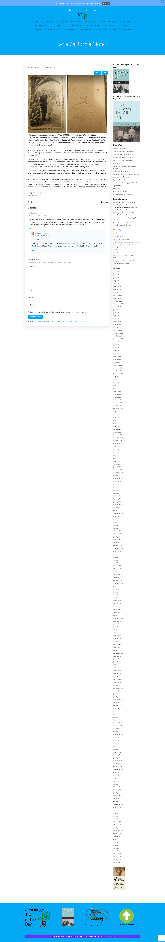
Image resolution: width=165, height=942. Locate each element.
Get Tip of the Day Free (50, 21)
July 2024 (116, 345)
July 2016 (116, 624)
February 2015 (117, 673)
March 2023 (117, 391)
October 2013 (117, 705)
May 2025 (116, 315)
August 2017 (117, 586)
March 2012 (117, 752)
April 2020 (116, 493)
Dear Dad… (116, 253)
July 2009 (116, 842)
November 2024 (118, 333)
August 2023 (117, 377)
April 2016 (116, 633)
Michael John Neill (35, 67)
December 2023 (118, 365)
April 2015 (116, 667)
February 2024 (117, 359)
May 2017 (116, 595)
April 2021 (116, 458)
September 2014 (118, 688)
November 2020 (118, 473)
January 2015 (117, 676)
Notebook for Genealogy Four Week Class (126, 183)
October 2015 (117, 650)
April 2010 (116, 819)
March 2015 (117, 670)
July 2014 (116, 694)
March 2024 (117, 356)
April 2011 (116, 784)
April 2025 (116, 318)
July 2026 (116, 275)
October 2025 (117, 301)
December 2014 (118, 679)
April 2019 (116, 528)
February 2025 (117, 324)
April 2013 (116, 717)
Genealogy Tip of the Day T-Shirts (46, 29)
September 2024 (118, 339)
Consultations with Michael (120, 29)
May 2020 (116, 490)
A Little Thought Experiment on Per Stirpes (126, 242)
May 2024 (116, 350)
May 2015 (116, 665)
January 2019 (117, 537)
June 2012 (116, 743)
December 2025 (118, 295)
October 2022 (117, 406)
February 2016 (117, 638)
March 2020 (117, 496)
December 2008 (118, 862)
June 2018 (116, 557)
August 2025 (117, 307)
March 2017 (117, 601)
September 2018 (118, 548)
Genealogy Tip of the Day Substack (93, 29)
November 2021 (118, 438)
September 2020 (118, 478)
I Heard (115, 233)
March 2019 (117, 531)
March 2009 (117, 854)
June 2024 (116, 347)
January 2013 (117, 723)
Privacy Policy (61, 25)
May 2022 (116, 420)
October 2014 (117, 685)
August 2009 (117, 839)
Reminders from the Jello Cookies (123, 245)
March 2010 (117, 822)
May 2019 (116, 525)
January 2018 (117, 571)
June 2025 (116, 313)
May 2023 (116, 385)
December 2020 (118, 470)
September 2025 (118, 304)
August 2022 (117, 412)
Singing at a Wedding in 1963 (122, 177)
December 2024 (118, 330)
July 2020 (116, 484)
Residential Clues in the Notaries (123, 157)
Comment (32, 266)
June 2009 (116, 845)
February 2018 (117, 569)
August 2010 (117, 807)
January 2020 (117, 502)
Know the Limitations (120, 149)
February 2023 (117, 394)
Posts (64, 21)
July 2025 (116, 310)
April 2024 (116, 353)
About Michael (75, 21)
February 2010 (117, 825)
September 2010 (118, 804)
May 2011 (116, 781)
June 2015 (116, 662)
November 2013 (118, 702)
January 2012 (117, 758)
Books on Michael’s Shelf (43, 25)
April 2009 (116, 851)
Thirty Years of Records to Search (123, 261)
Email (30, 298)
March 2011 (117, 787)
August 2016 (117, 621)
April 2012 (116, 749)
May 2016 (116, 630)
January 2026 (117, 292)
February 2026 (117, 289)
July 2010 (116, 810)
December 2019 (118, 505)
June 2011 (116, 778)
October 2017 (117, 580)
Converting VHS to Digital (121, 239)
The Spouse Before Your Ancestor (124, 152)
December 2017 (118, 574)
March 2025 (117, 321)
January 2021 (117, 467)
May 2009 (116, 848)
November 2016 (118, 612)
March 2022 (117, 426)
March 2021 (117, 461)
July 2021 (116, 449)
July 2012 (116, 740)
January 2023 (117, 397)
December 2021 (118, 435)
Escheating (116, 163)
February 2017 (117, 604)
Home (36, 21)
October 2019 (117, 510)
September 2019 (118, 513)
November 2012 (118, 729)
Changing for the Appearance (122, 191)
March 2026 (117, 286)
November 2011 (118, 764)
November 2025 (118, 298)
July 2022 (116, 414)
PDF (105, 73)
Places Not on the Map (120, 171)
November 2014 (118, 682)
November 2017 (118, 577)
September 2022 (118, 409)
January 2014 (117, 697)
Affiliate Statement (94, 25)
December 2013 (118, 700)
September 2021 (118, 443)
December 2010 (118, 795)
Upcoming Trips (125, 25)
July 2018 (116, 554)
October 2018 (117, 545)
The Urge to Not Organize (121, 264)
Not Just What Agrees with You (122, 160)
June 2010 (116, 813)
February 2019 (117, 534)
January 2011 (117, 793)
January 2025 (117, 327)
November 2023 (118, 368)
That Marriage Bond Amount (122, 154)
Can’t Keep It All (118, 236)
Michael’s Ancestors (108, 21)
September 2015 (118, 653)
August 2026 (117, 272)
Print (97, 73)
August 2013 (117, 708)
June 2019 (116, 522)
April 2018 (116, 563)
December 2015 (118, 644)
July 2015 (116, 659)
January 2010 (117, 828)
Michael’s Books (91, 21)
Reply (31, 229)
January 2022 (117, 432)
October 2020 (117, 476)
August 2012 (117, 737)
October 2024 (117, 336)
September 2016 (118, 618)
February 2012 (117, 755)
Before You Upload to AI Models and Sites (126, 174)
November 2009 (118, 830)
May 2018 (116, 560)
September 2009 (118, 836)
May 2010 (116, 816)
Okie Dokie (116, 189)
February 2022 (117, 429)
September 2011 (118, 769)
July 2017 (116, 589)
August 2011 (117, 772)
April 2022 (116, 423)
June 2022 (116, 417)
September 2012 (118, 734)
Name (31, 290)
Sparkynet (111, 936)
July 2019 (116, 519)
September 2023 (118, 374)
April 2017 (116, 598)
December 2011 (118, 761)
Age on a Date (117, 186)
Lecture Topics (110, 25)
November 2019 (118, 508)
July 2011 (116, 775)
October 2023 (117, 371)
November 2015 (118, 647)
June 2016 (116, 627)
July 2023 (116, 380)
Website (31, 305)
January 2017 (117, 606)
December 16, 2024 (49, 67)
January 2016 (117, 641)
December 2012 (118, 726)
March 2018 (117, 566)
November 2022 (118, 403)
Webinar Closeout (69, 29)
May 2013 (116, 714)
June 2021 (116, 452)
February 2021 (117, 464)
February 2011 (117, 790)
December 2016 (118, 609)
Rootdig (118, 230)
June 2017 (116, 592)
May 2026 (116, 281)
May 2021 (116, 455)
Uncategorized (40, 193)
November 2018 (118, 542)
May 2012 (116, 746)
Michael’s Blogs (125, 21)
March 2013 (117, 720)
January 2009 (117, 860)
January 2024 (117, 362)
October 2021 (117, 441)
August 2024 (117, 342)
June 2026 (116, 278)
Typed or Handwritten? (120, 180)
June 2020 (116, 487)
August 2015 (117, 656)
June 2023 (116, 382)
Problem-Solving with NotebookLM (124, 194)
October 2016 (117, 615)
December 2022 (118, 400)
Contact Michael (76, 25)
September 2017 (118, 583)
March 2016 (117, 636)
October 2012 (117, 732)
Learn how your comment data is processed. (72, 321)
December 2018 (118, 540)
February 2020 (117, 499)
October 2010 (117, 801)
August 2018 (117, 551)
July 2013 (116, 711)
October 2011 (117, 766)
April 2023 (116, 388)
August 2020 (117, 481)
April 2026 (116, 284)
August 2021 (117, 446)
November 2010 (118, 798)
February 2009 (117, 857)
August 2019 (117, 516)
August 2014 (117, 691)
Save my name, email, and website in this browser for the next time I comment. (58, 312)
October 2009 (117, 833)
